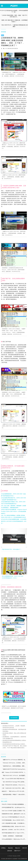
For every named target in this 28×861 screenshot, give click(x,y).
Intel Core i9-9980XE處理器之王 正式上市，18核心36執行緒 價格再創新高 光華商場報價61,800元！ (14, 817)
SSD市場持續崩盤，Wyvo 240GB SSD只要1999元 (14, 820)
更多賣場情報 (14, 717)
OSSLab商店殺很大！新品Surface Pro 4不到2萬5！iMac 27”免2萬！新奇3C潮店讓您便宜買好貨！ (14, 839)
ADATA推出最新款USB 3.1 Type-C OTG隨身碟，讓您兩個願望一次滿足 (14, 832)
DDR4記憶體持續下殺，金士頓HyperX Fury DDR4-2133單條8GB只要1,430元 (14, 807)
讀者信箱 (9, 850)
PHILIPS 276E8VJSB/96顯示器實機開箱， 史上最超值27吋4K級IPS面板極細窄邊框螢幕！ (14, 804)
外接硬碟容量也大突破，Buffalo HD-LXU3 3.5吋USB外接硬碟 (14, 826)
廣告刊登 (24, 848)
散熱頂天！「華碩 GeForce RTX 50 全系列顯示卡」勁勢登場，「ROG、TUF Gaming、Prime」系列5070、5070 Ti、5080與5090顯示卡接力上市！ (14, 791)
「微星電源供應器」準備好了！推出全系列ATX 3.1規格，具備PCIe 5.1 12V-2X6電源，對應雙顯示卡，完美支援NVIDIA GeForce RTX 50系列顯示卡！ (14, 794)
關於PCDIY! (17, 850)
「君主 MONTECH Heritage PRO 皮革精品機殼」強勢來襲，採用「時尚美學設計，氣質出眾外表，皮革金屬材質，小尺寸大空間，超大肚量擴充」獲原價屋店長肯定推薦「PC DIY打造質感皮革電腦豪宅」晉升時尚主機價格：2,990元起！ (14, 781)
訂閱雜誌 (3, 848)
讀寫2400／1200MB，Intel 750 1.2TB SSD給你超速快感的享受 (14, 829)
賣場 (2, 35)
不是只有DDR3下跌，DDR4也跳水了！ (12, 549)
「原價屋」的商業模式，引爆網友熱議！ (12, 836)
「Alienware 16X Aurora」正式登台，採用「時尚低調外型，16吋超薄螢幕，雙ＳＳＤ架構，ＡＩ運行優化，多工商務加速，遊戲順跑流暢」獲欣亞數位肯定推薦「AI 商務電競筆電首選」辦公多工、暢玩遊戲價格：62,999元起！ (14, 762)
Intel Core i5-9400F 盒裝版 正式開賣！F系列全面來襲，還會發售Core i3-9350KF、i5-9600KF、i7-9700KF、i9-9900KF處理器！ (14, 810)
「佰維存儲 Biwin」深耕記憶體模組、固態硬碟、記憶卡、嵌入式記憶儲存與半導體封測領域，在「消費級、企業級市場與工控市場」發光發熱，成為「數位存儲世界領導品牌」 (14, 766)
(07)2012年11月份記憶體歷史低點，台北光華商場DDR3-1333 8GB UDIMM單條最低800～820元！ (13, 521)
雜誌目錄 (10, 848)
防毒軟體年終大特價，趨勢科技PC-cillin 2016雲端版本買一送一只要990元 (14, 813)
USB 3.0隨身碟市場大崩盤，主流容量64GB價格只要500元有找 (14, 823)
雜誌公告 (17, 848)
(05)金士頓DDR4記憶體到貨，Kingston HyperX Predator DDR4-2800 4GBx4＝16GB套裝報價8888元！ (14, 511)
